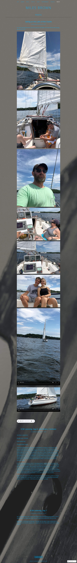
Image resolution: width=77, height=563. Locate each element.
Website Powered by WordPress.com (38, 561)
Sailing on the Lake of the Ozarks (38, 21)
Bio (18, 1)
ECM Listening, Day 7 (38, 510)
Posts (58, 1)
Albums (22, 1)
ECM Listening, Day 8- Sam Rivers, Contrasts (38, 429)
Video (38, 1)
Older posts (38, 557)
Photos (33, 1)
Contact (53, 1)
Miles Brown (38, 7)
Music (27, 1)
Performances (45, 1)
